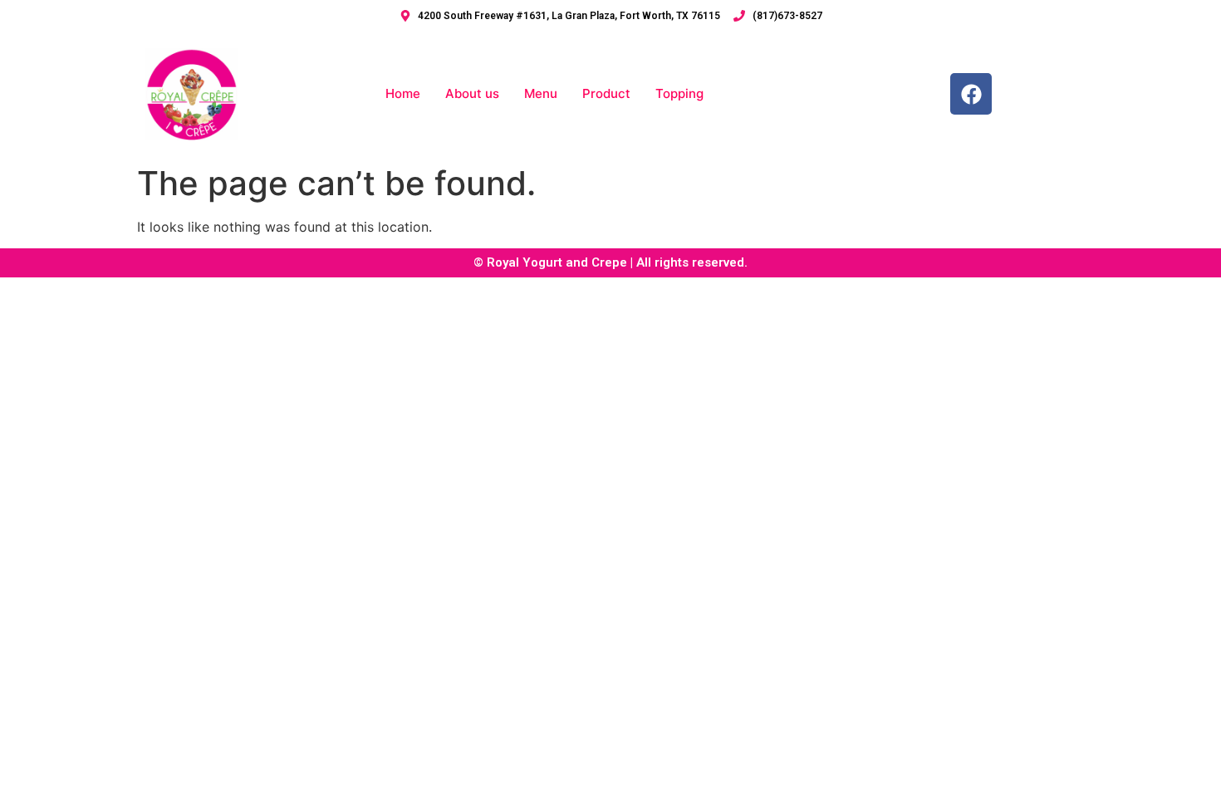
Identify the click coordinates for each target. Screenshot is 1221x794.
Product (606, 93)
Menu (540, 93)
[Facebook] (971, 94)
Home (402, 93)
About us (472, 93)
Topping (679, 93)
